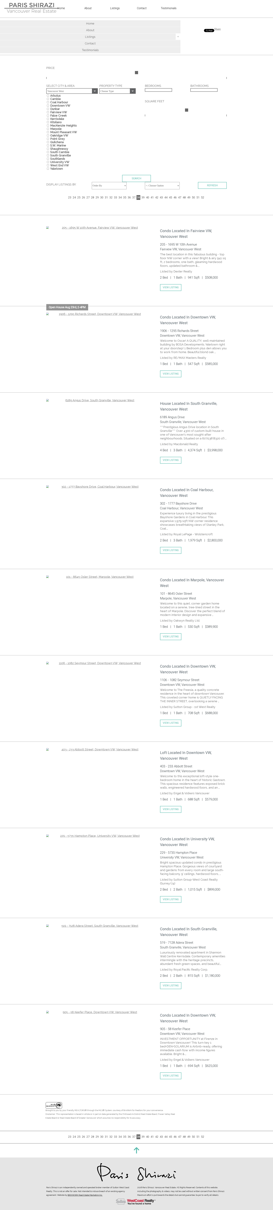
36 (129, 197)
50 (193, 197)
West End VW (59, 165)
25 (78, 197)
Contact (90, 43)
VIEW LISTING (171, 287)
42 (156, 197)
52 (202, 197)
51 (198, 197)
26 (83, 197)
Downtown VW (60, 105)
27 (88, 197)
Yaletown (56, 168)
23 (69, 197)
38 (138, 197)
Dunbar (55, 109)
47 (179, 197)
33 (115, 197)
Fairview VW (58, 112)
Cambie (55, 99)
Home (90, 23)
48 (184, 197)
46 (175, 197)
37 (133, 197)
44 (165, 197)
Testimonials (90, 50)
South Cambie (59, 152)
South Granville (60, 155)
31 (106, 197)
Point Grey (57, 138)
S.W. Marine (58, 145)
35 (124, 197)
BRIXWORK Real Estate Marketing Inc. (85, 1195)
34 (120, 197)
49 (188, 197)
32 (110, 197)
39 (143, 197)
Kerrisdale (57, 118)
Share (217, 29)
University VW (59, 162)
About (90, 30)
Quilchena (57, 142)
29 (97, 197)
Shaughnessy (59, 148)
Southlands (57, 158)
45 (170, 197)
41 (152, 197)
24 (74, 197)
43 (161, 197)
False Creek (58, 115)
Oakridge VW (59, 135)
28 (92, 197)
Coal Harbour (59, 102)
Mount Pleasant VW (63, 132)
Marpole (56, 128)
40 (147, 197)
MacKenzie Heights (63, 125)
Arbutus (55, 95)
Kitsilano (56, 122)
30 (101, 197)
